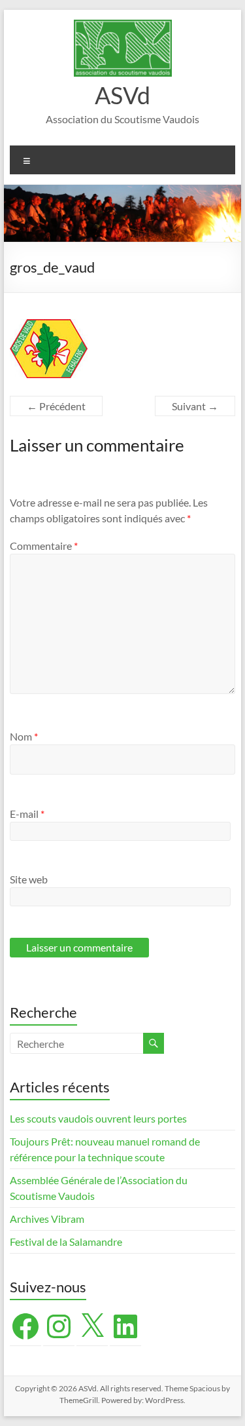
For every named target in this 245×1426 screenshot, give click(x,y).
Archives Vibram (47, 1218)
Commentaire (44, 545)
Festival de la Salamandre (67, 1241)
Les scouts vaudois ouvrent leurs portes (98, 1118)
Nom (24, 736)
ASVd (122, 95)
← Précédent (56, 406)
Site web (29, 879)
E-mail (27, 813)
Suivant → (195, 406)
